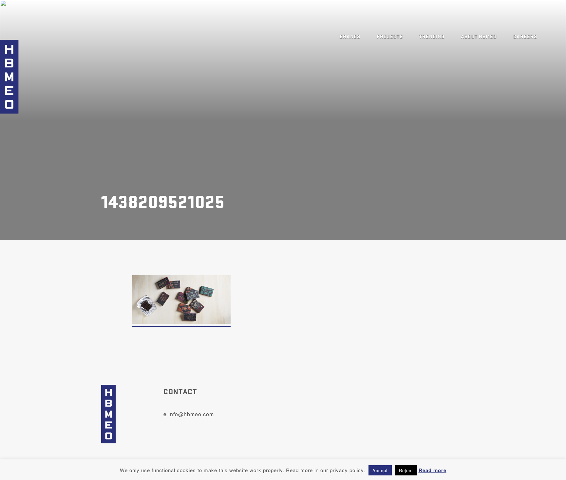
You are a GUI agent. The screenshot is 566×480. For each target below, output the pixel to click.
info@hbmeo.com (188, 414)
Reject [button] (406, 470)
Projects (390, 36)
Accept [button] (380, 470)
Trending (431, 36)
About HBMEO (479, 36)
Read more (432, 470)
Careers (525, 36)
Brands (350, 36)
